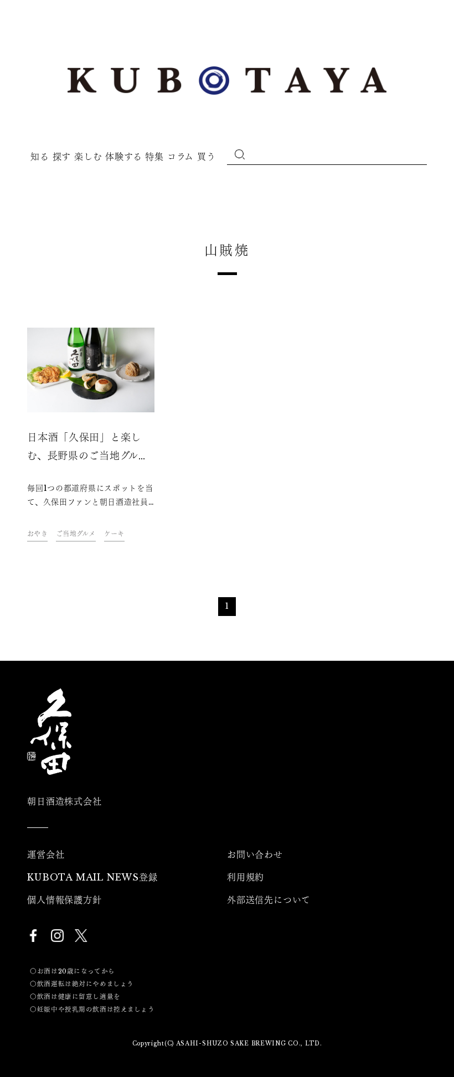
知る (39, 156)
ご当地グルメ (76, 534)
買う (206, 156)
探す (62, 156)
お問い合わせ (255, 854)
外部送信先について (269, 899)
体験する (123, 156)
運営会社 (45, 854)
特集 (154, 156)
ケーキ (114, 534)
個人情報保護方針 (64, 899)
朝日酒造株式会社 (64, 801)
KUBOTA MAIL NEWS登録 (92, 877)
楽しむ (88, 156)
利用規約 (245, 877)
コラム (180, 156)
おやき (37, 534)
